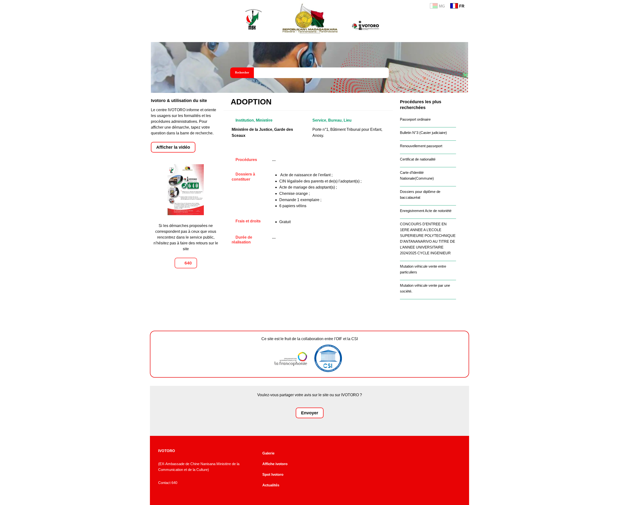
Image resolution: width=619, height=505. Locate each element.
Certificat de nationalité (417, 159)
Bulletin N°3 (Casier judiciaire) (423, 133)
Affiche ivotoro (274, 464)
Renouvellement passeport (421, 146)
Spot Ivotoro (272, 474)
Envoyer (309, 412)
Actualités (270, 485)
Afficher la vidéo (173, 147)
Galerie (268, 453)
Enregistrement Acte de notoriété (425, 211)
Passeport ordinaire (415, 119)
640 (187, 263)
